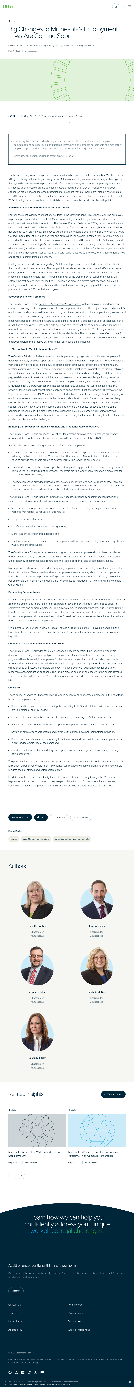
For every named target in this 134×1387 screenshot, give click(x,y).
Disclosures (74, 1321)
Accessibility (15, 1330)
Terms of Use (75, 1304)
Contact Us (14, 1304)
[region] (67, 1382)
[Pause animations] (123, 7)
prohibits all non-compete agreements (60, 304)
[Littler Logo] (9, 7)
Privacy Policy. (66, 1384)
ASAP (14, 1109)
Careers (12, 1313)
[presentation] (37, 1130)
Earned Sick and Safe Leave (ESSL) (78, 223)
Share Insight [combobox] (17, 817)
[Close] (130, 1382)
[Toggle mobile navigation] (129, 7)
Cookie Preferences (79, 1330)
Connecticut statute (40, 386)
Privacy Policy (75, 1313)
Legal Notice (15, 1321)
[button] (10, 1372)
